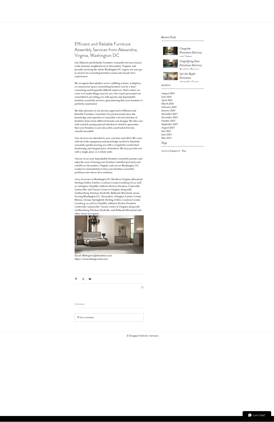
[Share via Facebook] (76, 278)
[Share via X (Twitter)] (83, 278)
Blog (184, 151)
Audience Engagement (170, 151)
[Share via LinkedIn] (90, 278)
